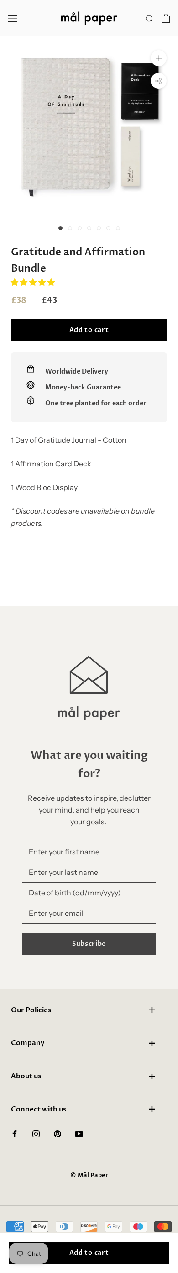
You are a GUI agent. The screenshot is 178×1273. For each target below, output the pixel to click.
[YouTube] (79, 1133)
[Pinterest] (57, 1133)
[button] (33, 282)
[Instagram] (36, 1133)
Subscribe (89, 944)
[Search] (150, 18)
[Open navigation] (12, 18)
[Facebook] (14, 1133)
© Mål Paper (89, 1175)
